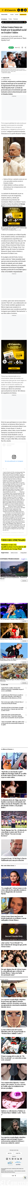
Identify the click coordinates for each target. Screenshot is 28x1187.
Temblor (16, 14)
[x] (10, 1159)
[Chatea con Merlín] (18, 10)
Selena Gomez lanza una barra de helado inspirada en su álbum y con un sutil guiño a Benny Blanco (13, 918)
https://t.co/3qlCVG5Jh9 (11, 229)
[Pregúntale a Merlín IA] (25, 1177)
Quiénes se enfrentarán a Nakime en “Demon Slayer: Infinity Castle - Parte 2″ (13, 1112)
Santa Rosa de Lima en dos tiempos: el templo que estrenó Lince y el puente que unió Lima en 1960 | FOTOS (12, 709)
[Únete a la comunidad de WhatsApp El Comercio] (11, 47)
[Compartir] (25, 47)
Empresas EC (23, 14)
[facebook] (7, 1159)
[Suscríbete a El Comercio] (21, 10)
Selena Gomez (22, 532)
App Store (10, 1153)
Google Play (18, 1153)
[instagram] (13, 1159)
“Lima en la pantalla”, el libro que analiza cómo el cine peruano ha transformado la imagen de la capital (12, 723)
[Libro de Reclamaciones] (18, 1163)
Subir (13, 1175)
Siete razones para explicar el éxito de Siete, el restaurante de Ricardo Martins (12, 702)
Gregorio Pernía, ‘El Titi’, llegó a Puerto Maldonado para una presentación (14, 859)
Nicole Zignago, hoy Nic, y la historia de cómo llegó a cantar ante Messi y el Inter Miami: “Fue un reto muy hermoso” (14, 832)
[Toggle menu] (2, 10)
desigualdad (24, 552)
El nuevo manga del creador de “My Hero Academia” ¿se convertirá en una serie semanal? (13, 1058)
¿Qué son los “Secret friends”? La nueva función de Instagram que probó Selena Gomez (14, 944)
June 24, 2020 (18, 230)
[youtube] (15, 1159)
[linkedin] (18, 1159)
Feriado (12, 14)
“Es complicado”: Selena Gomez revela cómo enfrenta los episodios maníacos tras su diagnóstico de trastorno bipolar (13, 890)
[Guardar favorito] (22, 47)
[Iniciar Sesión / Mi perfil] (25, 10)
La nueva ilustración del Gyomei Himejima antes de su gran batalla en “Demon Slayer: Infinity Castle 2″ (13, 1031)
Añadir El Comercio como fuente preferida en (14, 22)
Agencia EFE (6, 77)
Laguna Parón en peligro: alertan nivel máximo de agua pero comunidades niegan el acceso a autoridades (12, 689)
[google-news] (21, 1159)
